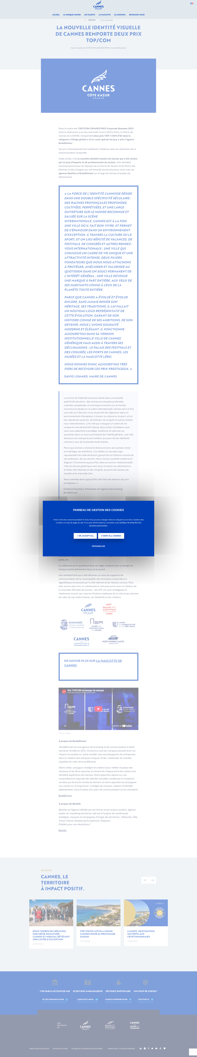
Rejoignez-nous (137, 14)
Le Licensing (120, 14)
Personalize (98, 546)
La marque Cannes (72, 14)
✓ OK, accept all (85, 536)
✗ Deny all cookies (111, 536)
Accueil (56, 14)
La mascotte (104, 14)
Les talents (89, 14)
